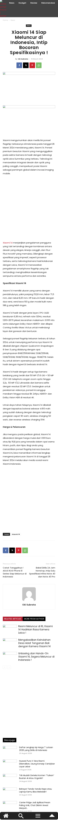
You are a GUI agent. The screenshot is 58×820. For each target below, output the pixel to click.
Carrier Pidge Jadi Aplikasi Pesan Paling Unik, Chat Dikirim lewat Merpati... (34, 805)
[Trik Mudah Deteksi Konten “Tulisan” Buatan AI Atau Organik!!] (10, 779)
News (13, 20)
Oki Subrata (23, 59)
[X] (26, 65)
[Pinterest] (32, 65)
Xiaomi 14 (8, 242)
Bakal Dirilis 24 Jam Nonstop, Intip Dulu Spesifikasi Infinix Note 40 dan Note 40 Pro (42, 572)
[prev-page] (4, 667)
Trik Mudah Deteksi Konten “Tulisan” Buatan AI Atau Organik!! (36, 777)
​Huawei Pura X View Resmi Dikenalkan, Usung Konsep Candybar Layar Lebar (37, 764)
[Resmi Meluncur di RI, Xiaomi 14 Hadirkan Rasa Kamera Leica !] (10, 629)
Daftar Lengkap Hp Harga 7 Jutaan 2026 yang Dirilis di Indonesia (36, 749)
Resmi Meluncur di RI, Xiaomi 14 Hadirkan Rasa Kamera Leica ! (35, 629)
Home (5, 20)
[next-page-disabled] (9, 667)
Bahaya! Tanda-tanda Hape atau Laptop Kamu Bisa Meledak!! (35, 790)
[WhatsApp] (39, 65)
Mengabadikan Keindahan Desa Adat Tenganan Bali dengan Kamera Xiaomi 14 (34, 643)
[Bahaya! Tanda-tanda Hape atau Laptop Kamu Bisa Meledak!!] (10, 792)
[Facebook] (19, 65)
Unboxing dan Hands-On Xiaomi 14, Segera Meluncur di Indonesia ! (36, 657)
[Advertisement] (29, 208)
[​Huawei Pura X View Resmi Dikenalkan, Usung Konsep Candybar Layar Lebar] (10, 764)
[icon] (52, 817)
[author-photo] (29, 601)
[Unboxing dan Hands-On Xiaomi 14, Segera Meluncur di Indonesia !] (10, 657)
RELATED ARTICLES (12, 618)
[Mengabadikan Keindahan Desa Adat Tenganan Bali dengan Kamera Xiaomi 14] (10, 643)
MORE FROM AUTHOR (34, 618)
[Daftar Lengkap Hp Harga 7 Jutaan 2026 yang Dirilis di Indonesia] (10, 751)
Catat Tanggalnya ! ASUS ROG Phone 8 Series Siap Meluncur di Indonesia (14, 572)
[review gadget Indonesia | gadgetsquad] (3, 8)
